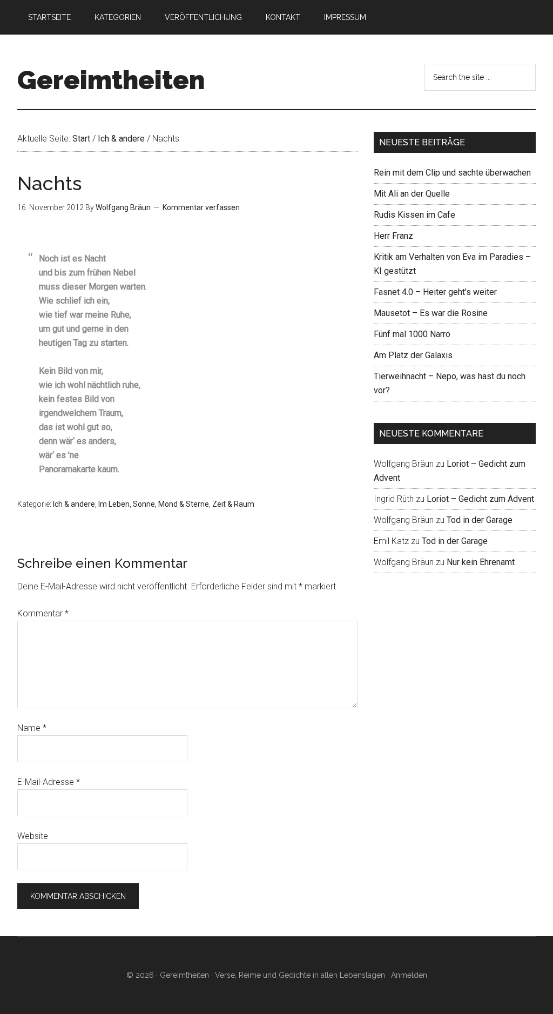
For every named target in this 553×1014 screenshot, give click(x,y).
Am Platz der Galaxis (413, 355)
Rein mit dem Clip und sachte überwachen (452, 172)
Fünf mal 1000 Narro (412, 334)
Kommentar (43, 613)
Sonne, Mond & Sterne (171, 504)
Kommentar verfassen (201, 207)
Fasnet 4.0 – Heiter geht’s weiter (435, 292)
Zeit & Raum (233, 504)
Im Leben (114, 504)
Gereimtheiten (111, 80)
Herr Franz (393, 236)
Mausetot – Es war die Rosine (431, 313)
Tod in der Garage (479, 520)
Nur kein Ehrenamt (481, 562)
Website (32, 836)
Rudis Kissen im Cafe (414, 215)
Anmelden (409, 975)
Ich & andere (74, 504)
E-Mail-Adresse (48, 782)
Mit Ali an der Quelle (412, 194)
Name (31, 728)
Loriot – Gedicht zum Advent (480, 499)
